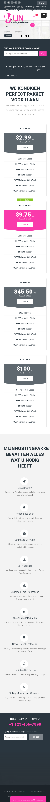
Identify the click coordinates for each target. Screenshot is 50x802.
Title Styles (27, 7)
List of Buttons (25, 10)
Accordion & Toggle (13, 7)
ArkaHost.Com (23, 791)
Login (42, 3)
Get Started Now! (8, 35)
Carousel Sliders (39, 10)
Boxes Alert (12, 10)
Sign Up (25, 147)
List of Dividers (40, 7)
